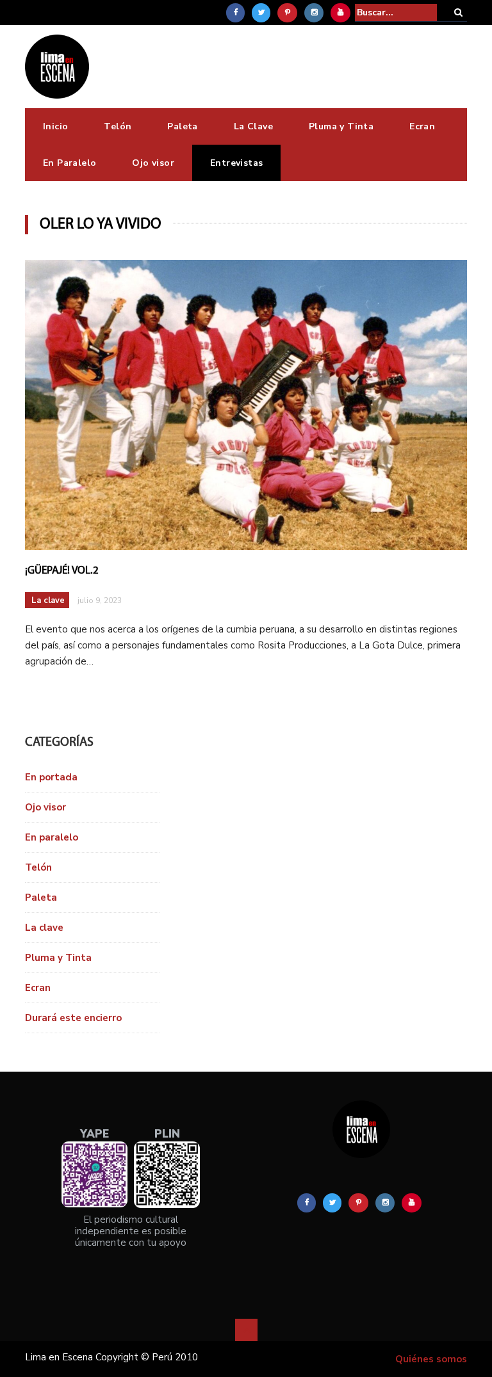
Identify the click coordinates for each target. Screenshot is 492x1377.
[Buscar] (458, 12)
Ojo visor (153, 163)
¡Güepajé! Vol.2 (62, 570)
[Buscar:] (396, 12)
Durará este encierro (73, 1017)
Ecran (422, 126)
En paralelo (51, 837)
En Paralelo (69, 163)
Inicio (55, 126)
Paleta (182, 126)
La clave (48, 600)
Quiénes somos (431, 1359)
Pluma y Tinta (341, 126)
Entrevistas (236, 163)
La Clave (253, 126)
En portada (51, 777)
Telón (117, 126)
